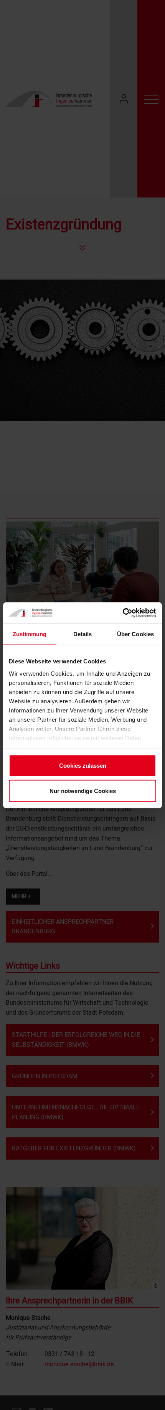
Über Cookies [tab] (135, 634)
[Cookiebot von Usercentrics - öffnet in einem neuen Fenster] (122, 613)
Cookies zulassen (82, 765)
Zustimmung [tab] (30, 634)
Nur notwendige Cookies (83, 790)
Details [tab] (82, 634)
